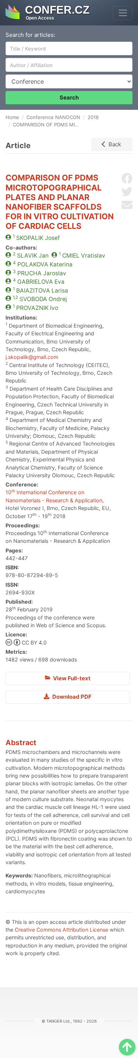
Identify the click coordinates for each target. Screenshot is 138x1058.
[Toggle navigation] (122, 13)
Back (115, 144)
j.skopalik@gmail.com (32, 357)
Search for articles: (30, 34)
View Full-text (71, 678)
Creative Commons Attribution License (61, 929)
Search (69, 97)
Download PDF (71, 696)
